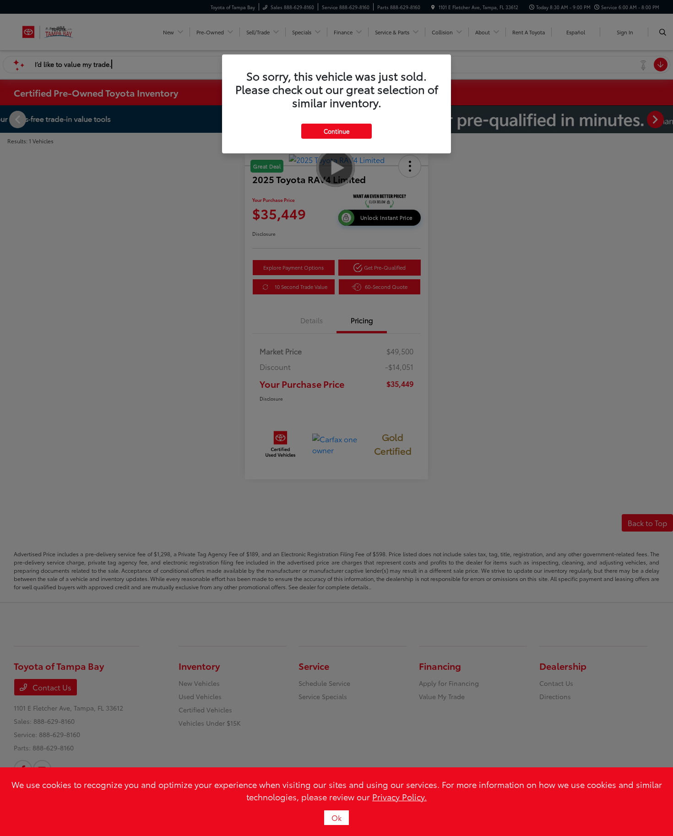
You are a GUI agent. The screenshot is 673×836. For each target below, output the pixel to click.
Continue (336, 131)
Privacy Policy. (399, 797)
